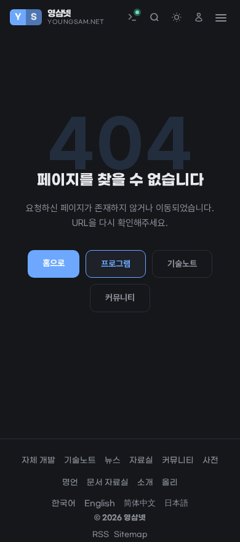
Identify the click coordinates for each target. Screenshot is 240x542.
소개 (145, 482)
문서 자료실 (108, 482)
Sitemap (131, 534)
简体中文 (140, 503)
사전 (210, 460)
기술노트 (182, 264)
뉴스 (113, 460)
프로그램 (115, 264)
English (99, 503)
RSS (100, 534)
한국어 (64, 503)
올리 (170, 482)
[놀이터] (132, 17)
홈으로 (53, 263)
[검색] (154, 17)
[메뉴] (220, 17)
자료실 (141, 460)
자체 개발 (38, 460)
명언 (70, 482)
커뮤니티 (120, 297)
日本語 (176, 503)
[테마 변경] (176, 17)
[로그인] (198, 17)
